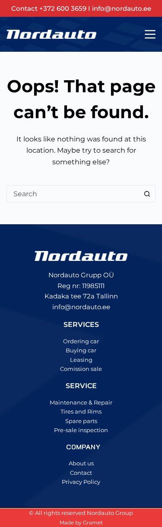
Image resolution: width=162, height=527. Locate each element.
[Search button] (147, 193)
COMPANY (83, 446)
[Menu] (150, 34)
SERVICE (81, 386)
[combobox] (73, 193)
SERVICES (81, 324)
